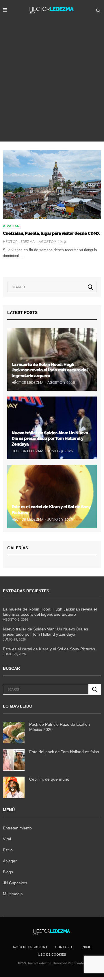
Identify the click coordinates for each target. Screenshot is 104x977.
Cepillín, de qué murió (49, 779)
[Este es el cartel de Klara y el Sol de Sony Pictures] (52, 496)
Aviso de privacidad (30, 947)
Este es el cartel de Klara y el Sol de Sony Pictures (49, 649)
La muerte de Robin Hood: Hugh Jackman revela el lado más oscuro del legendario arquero (50, 370)
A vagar (11, 226)
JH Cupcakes (15, 883)
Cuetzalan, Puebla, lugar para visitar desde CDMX (51, 233)
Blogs (8, 872)
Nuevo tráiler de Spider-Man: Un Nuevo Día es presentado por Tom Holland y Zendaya (50, 438)
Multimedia (13, 894)
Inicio (87, 947)
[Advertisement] (52, 87)
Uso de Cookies (52, 954)
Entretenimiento (17, 828)
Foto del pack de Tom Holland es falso (64, 751)
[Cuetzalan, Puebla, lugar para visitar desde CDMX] (52, 184)
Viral (7, 839)
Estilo (8, 850)
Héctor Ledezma (19, 242)
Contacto (64, 947)
